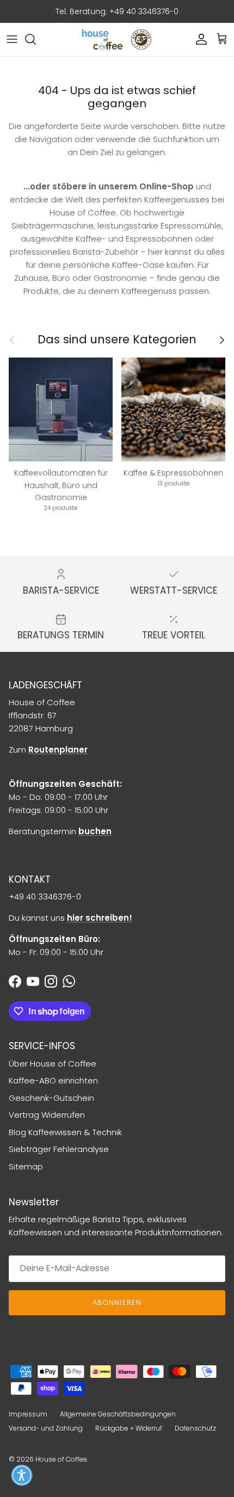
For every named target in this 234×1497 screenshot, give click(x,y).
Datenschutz (195, 1428)
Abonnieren (117, 1302)
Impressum (28, 1414)
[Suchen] (36, 39)
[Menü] (12, 39)
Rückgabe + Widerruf (128, 1428)
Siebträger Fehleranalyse (59, 1149)
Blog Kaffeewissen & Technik (65, 1132)
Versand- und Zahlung (46, 1428)
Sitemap (26, 1166)
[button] (22, 1475)
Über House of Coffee (52, 1063)
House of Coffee (61, 1459)
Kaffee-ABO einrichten (53, 1080)
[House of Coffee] (117, 39)
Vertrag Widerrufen (47, 1114)
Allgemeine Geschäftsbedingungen (118, 1414)
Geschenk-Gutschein (51, 1098)
